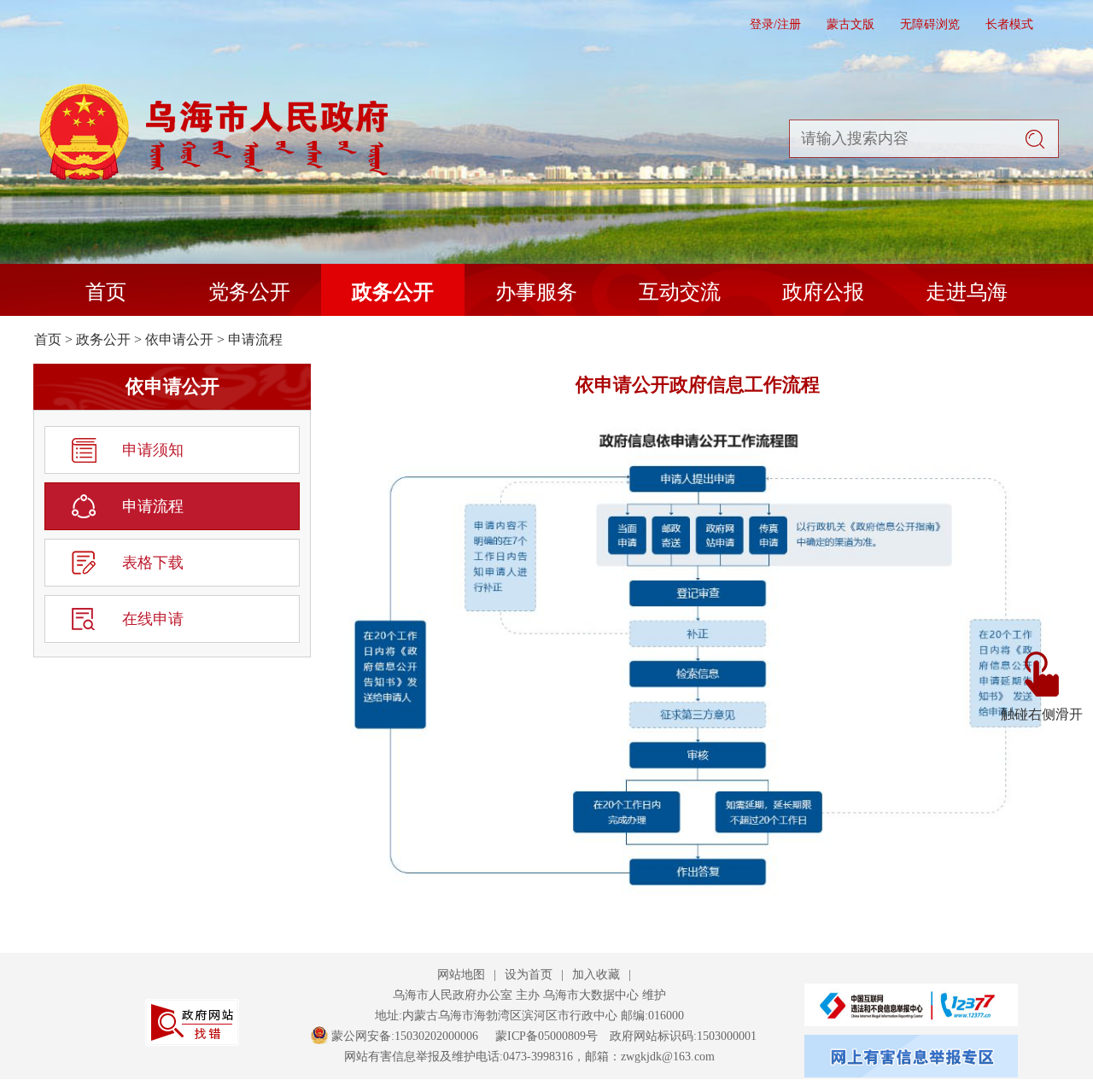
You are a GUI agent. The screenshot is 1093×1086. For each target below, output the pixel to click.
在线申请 (153, 619)
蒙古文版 (850, 24)
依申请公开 (179, 339)
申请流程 (255, 339)
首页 (105, 292)
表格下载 (153, 562)
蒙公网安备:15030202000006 (404, 1036)
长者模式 (1009, 24)
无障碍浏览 (930, 24)
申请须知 (153, 449)
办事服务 (536, 292)
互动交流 (680, 292)
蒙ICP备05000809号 (546, 1036)
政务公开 (393, 292)
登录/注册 (775, 24)
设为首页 (528, 974)
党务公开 (249, 292)
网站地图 (461, 974)
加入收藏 (596, 974)
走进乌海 (967, 292)
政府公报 (823, 292)
